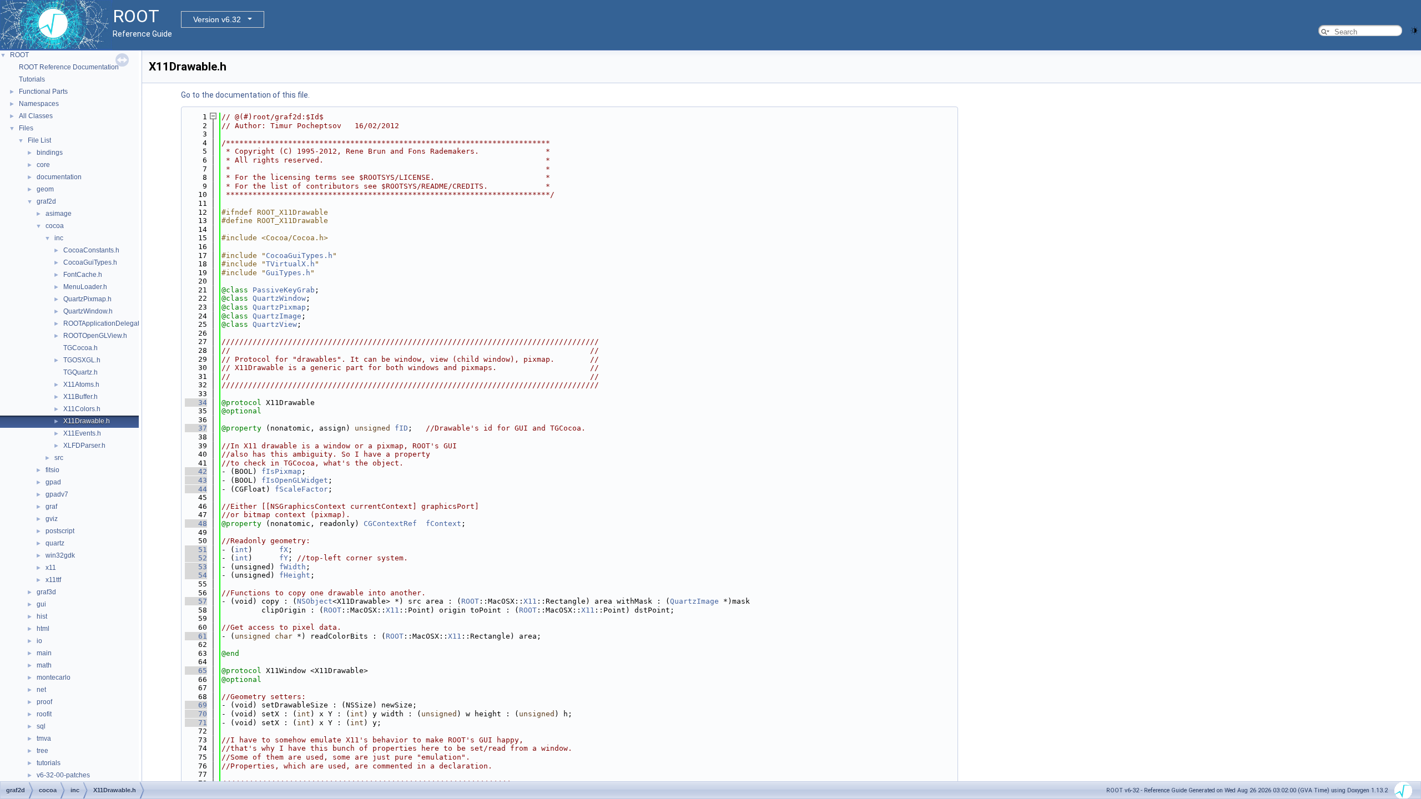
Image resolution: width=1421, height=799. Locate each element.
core (43, 165)
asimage (59, 214)
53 (196, 567)
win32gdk (60, 555)
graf (51, 506)
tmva (44, 738)
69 (196, 705)
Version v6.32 (217, 19)
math (44, 665)
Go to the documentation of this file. (245, 94)
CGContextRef (390, 523)
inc (58, 238)
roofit (44, 714)
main (44, 653)
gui (41, 604)
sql (41, 726)
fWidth (292, 567)
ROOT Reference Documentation (69, 67)
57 (196, 601)
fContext (443, 523)
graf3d (46, 592)
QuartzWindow (279, 298)
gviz (52, 519)
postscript (60, 531)
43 (196, 480)
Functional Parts (43, 91)
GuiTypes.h (288, 273)
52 (196, 558)
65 (196, 670)
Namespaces (39, 104)
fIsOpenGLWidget (294, 480)
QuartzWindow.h (88, 311)
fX (283, 549)
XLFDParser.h (84, 445)
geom (45, 189)
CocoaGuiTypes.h (90, 262)
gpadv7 (57, 494)
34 (196, 402)
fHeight (294, 575)
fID (401, 428)
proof (44, 702)
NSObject (314, 601)
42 (196, 471)
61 (196, 636)
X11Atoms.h (81, 384)
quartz (55, 543)
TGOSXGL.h (81, 360)
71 (196, 723)
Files (26, 128)
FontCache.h (82, 275)
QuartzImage (277, 316)
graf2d (46, 201)
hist (42, 616)
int (241, 549)
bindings (50, 152)
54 (196, 575)
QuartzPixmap (279, 307)
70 (196, 714)
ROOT (19, 55)
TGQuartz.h (80, 372)
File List (39, 140)
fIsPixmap (281, 471)
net (41, 690)
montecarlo (53, 677)
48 (196, 523)
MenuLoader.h (85, 287)
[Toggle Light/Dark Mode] (1414, 29)
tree (42, 751)
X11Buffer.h (80, 397)
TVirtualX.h (290, 264)
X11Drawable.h (86, 421)
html (43, 629)
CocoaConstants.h (91, 250)
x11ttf (53, 580)
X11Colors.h (81, 409)
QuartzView (275, 324)
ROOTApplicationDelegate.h (106, 323)
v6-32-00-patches (63, 775)
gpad (53, 482)
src (58, 458)
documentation (59, 177)
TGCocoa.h (80, 348)
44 (196, 489)
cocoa (55, 226)
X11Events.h (82, 433)
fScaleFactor (301, 489)
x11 (51, 568)
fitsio (52, 470)
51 (196, 549)
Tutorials (32, 79)
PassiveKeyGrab (284, 290)
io (39, 641)
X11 (530, 601)
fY (283, 558)
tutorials (49, 763)
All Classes (36, 116)
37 (196, 428)
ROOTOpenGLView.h (95, 336)
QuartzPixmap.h (87, 299)
